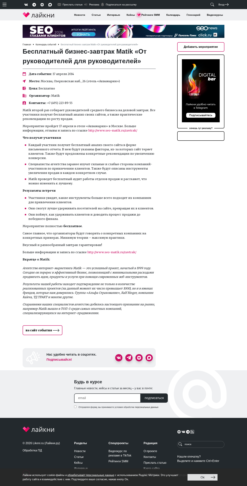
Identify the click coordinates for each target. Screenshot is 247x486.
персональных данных (146, 407)
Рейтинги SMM (150, 14)
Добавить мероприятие (201, 46)
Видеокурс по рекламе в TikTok (119, 453)
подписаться (154, 398)
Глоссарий (193, 14)
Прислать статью (155, 462)
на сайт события (39, 330)
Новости (79, 14)
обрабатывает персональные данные (90, 475)
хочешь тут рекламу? (200, 128)
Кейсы (131, 14)
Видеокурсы (215, 14)
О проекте (150, 451)
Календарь (173, 14)
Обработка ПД (32, 450)
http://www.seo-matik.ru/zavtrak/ (112, 130)
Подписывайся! (59, 359)
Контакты (150, 456)
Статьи (96, 14)
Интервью (113, 14)
